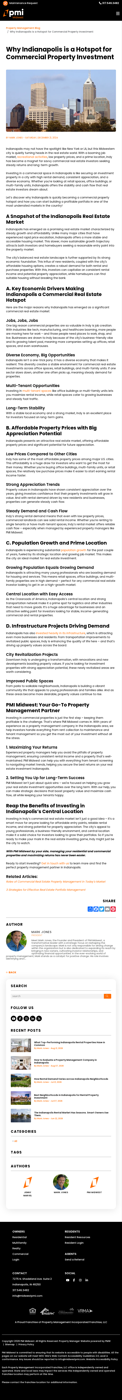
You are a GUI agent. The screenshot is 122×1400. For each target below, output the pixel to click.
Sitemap (10, 1344)
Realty (16, 1248)
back (12, 972)
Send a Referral (74, 1259)
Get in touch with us (55, 863)
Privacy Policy (26, 1344)
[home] (13, 13)
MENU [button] (118, 14)
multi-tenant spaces (37, 391)
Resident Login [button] (74, 1243)
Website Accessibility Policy (102, 1359)
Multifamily (19, 1243)
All (15, 1141)
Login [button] (15, 1259)
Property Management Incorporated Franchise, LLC (74, 1322)
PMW (108, 1341)
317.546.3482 (110, 3)
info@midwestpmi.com (27, 1296)
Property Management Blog (23, 28)
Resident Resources (77, 1237)
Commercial (20, 1254)
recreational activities (32, 157)
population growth (73, 550)
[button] (13, 1018)
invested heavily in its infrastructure (60, 633)
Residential (19, 1237)
